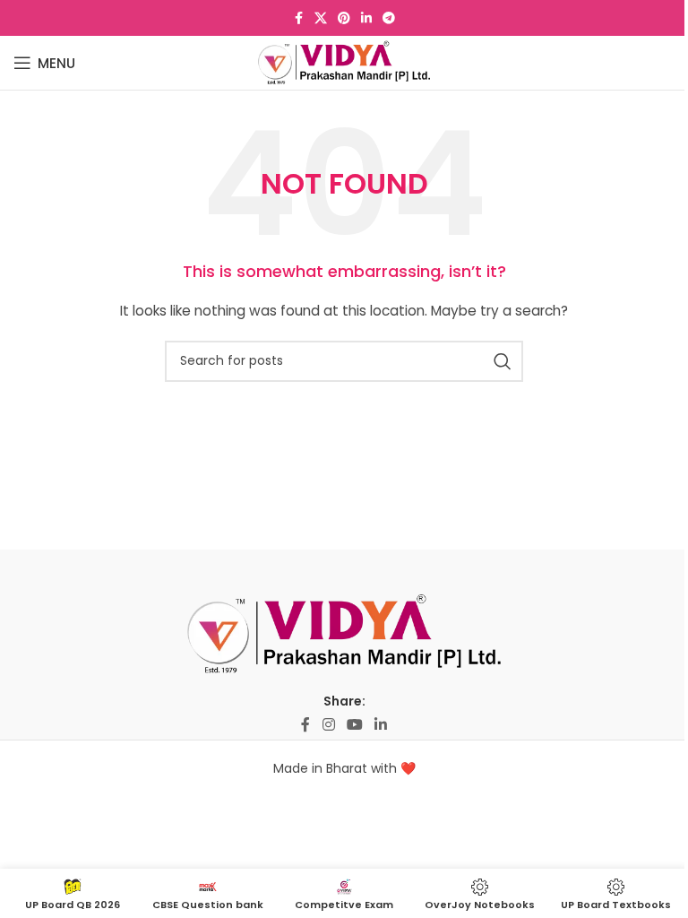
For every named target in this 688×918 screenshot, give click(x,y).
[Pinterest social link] (344, 18)
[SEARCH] (502, 361)
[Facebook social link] (298, 18)
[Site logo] (344, 62)
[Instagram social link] (328, 725)
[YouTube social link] (354, 725)
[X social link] (320, 18)
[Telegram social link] (388, 18)
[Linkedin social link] (366, 18)
